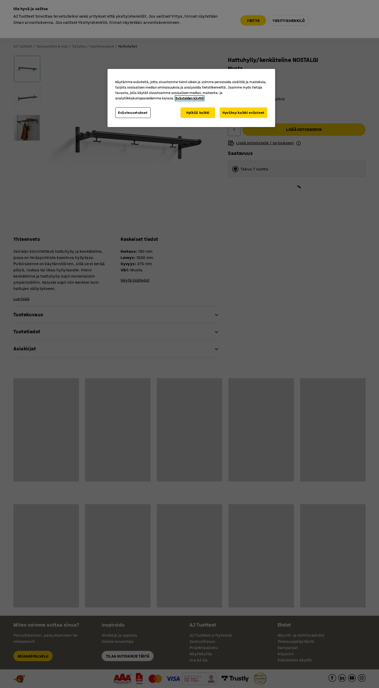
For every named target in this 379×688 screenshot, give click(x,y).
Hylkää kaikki (197, 112)
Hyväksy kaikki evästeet (244, 112)
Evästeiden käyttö (190, 98)
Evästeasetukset (133, 112)
